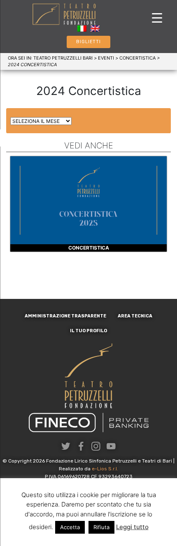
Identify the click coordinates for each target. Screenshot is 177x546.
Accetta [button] (70, 527)
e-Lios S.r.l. (105, 469)
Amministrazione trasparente (65, 316)
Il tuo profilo (88, 330)
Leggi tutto (132, 527)
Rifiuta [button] (101, 527)
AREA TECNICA (135, 316)
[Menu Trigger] (157, 17)
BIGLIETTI (88, 41)
